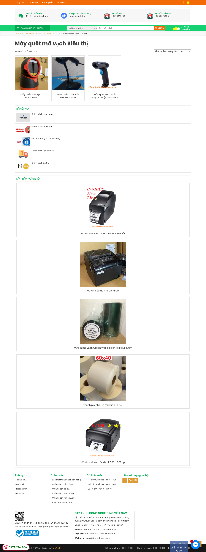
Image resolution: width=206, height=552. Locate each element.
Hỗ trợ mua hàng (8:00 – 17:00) (102, 479)
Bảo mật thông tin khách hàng (46, 138)
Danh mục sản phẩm (32, 28)
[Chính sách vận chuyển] (23, 154)
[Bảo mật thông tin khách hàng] (23, 141)
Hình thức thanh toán (42, 126)
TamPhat (55, 548)
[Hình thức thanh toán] (23, 129)
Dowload (61, 2)
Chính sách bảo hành (62, 484)
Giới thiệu (33, 2)
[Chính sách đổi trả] (23, 166)
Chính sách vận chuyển (43, 150)
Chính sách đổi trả (40, 163)
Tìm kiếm (159, 28)
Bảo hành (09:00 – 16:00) (100, 488)
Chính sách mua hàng (42, 114)
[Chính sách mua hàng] (23, 117)
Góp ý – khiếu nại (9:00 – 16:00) (102, 484)
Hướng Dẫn (47, 2)
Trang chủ (19, 2)
